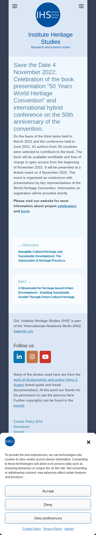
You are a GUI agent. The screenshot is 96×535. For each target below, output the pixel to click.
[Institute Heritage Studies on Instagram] (32, 357)
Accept (48, 491)
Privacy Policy (52, 529)
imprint (19, 405)
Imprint (69, 529)
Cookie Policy (31, 529)
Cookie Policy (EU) (28, 421)
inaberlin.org (23, 331)
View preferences (48, 518)
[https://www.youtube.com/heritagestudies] (45, 357)
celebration (67, 206)
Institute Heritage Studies (50, 38)
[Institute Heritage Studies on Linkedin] (19, 357)
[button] (88, 442)
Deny (48, 504)
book (25, 211)
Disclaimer (22, 427)
